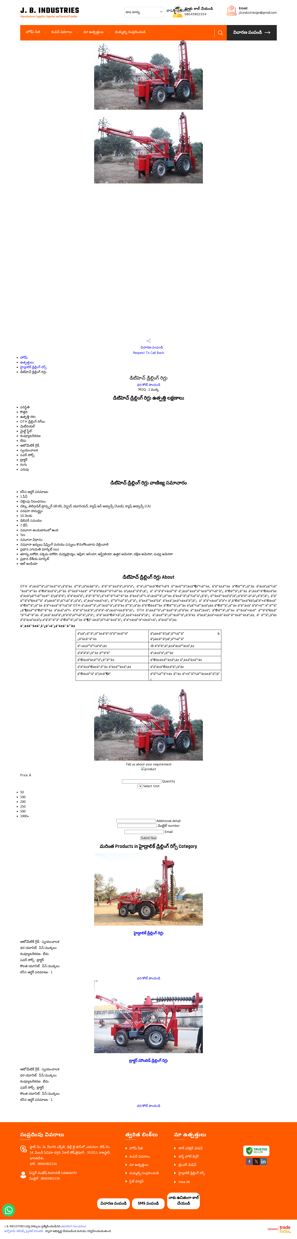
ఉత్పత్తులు (27, 362)
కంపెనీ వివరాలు (61, 32)
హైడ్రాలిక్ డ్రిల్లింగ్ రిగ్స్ (33, 367)
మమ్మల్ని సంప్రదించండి (130, 32)
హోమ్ (24, 357)
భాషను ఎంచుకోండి (179, 10)
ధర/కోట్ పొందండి (148, 385)
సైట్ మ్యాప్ (136, 1181)
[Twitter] (256, 1164)
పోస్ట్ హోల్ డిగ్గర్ (189, 1156)
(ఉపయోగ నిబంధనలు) (73, 1226)
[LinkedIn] (263, 1164)
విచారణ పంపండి (248, 32)
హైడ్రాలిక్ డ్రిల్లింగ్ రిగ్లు (149, 933)
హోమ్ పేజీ (33, 32)
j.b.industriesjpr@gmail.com (258, 12)
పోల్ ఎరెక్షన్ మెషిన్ (191, 1148)
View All (184, 1182)
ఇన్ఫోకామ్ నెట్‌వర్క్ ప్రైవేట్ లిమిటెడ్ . (24, 1231)
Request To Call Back (148, 353)
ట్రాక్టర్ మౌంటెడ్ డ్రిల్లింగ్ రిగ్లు (148, 1060)
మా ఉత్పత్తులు (93, 32)
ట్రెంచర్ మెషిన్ (187, 1165)
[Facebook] (249, 1164)
